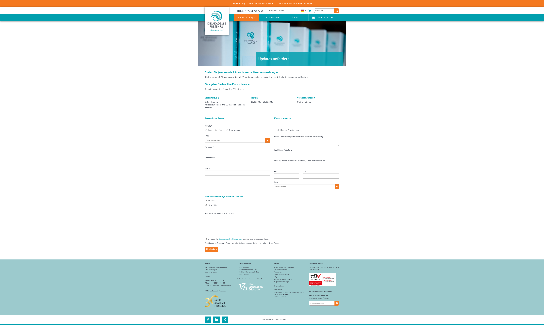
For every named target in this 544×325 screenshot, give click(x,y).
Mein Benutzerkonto (281, 274)
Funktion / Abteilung (283, 150)
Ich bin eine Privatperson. (288, 130)
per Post (211, 200)
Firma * (298, 136)
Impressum (278, 290)
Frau (220, 130)
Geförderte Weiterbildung (283, 279)
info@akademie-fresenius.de (220, 285)
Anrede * (208, 126)
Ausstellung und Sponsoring (284, 267)
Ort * (305, 171)
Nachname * (210, 157)
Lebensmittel (244, 267)
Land (276, 182)
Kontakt (281, 11)
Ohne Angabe (235, 130)
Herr (210, 130)
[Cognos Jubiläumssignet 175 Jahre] (250, 292)
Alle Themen (244, 274)
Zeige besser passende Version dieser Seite (252, 3)
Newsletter (323, 17)
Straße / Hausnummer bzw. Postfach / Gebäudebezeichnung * (300, 160)
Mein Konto (273, 11)
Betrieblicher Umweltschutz (249, 272)
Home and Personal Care (248, 270)
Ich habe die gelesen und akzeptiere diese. (238, 239)
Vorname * (209, 147)
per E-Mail (212, 205)
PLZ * (276, 171)
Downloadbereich (280, 270)
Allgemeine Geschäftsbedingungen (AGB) (288, 292)
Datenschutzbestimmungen (230, 239)
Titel (207, 135)
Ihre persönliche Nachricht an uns (219, 213)
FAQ (275, 277)
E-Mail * (208, 168)
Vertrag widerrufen (280, 297)
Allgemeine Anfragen (282, 281)
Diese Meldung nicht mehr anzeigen (295, 3)
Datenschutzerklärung (282, 294)
